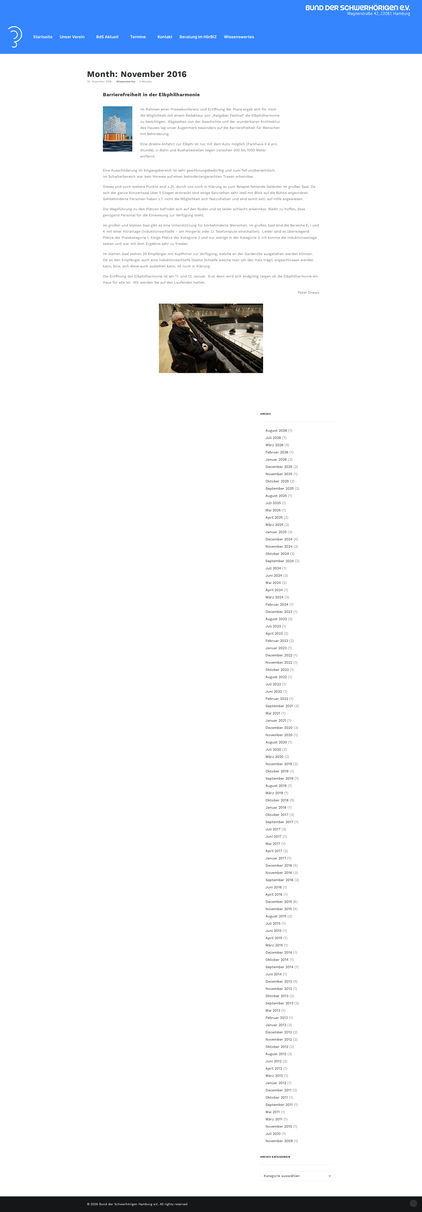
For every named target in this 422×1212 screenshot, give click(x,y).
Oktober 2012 (277, 1047)
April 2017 (274, 851)
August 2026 (276, 430)
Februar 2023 (277, 641)
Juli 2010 (273, 1134)
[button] (410, 37)
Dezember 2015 (279, 902)
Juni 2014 (274, 974)
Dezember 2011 (278, 1090)
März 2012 (274, 1076)
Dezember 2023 (279, 612)
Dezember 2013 (279, 981)
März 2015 (274, 945)
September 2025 (280, 488)
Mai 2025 (273, 510)
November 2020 (279, 735)
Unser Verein (72, 36)
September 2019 (279, 778)
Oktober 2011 (277, 1097)
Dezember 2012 (279, 1032)
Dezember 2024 (279, 539)
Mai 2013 (273, 1010)
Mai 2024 (273, 583)
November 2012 (279, 1039)
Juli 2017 (273, 829)
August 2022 (276, 677)
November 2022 (279, 662)
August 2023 (276, 619)
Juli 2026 (273, 438)
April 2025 (274, 517)
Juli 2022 (273, 684)
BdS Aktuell (107, 36)
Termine (138, 36)
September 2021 (279, 706)
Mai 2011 (273, 1112)
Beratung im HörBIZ (198, 36)
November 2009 (279, 1141)
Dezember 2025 (279, 467)
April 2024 (274, 590)
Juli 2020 (273, 749)
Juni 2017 (274, 836)
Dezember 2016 (279, 865)
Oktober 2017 (277, 815)
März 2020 (275, 757)
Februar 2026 (277, 452)
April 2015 (274, 938)
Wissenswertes (239, 36)
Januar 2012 (276, 1083)
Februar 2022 (277, 699)
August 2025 (276, 496)
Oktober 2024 (277, 554)
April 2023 (274, 633)
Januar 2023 (276, 648)
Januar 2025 (276, 532)
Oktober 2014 (277, 960)
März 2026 (275, 445)
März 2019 (274, 793)
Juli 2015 (273, 923)
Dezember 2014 (279, 952)
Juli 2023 (273, 626)
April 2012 (274, 1068)
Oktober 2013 (277, 996)
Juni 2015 (274, 931)
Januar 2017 (276, 858)
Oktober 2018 (277, 800)
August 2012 (276, 1054)
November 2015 (279, 909)
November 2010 (279, 1126)
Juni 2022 (274, 691)
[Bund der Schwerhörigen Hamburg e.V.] (15, 37)
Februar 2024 (277, 604)
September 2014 (279, 967)
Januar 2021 (276, 720)
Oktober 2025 (277, 481)
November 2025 (279, 474)
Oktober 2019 (277, 771)
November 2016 (279, 873)
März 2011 (274, 1119)
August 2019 (276, 786)
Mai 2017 (273, 844)
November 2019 (279, 764)
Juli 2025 (273, 503)
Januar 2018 (276, 807)
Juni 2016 (274, 887)
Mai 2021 (273, 713)
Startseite (43, 36)
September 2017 (279, 822)
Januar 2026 (276, 459)
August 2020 (276, 742)
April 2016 (274, 894)
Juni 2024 (274, 575)
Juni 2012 (274, 1061)
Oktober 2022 (277, 670)
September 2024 (280, 561)
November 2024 (279, 546)
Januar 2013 (276, 1025)
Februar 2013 (277, 1018)
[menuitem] (43, 37)
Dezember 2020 (279, 728)
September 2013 (279, 1003)
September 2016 (279, 880)
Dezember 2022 (279, 655)
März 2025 (274, 525)
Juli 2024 (273, 568)
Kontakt (165, 36)
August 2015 (276, 916)
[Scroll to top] (413, 1203)
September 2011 (279, 1105)
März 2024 (275, 597)
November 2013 (279, 989)
